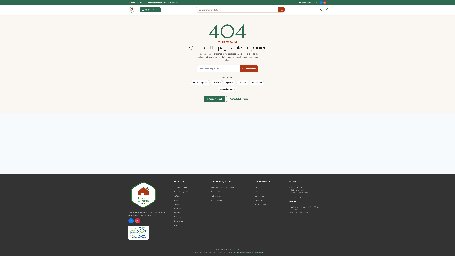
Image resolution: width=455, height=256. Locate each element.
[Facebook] (321, 2)
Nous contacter (260, 204)
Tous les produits (180, 188)
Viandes (177, 204)
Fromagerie (178, 200)
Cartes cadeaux (216, 200)
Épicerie (229, 83)
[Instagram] (325, 2)
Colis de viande (216, 192)
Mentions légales (221, 249)
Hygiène (177, 225)
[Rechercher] (281, 9)
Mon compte (259, 196)
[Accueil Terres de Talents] (149, 195)
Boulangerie (257, 83)
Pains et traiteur (180, 221)
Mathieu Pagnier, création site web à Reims (249, 252)
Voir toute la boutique (239, 99)
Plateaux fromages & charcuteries (223, 188)
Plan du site (236, 249)
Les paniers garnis (227, 89)
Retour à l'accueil (214, 99)
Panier (257, 188)
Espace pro (259, 200)
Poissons (177, 208)
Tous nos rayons (152, 10)
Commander (259, 192)
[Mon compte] (320, 10)
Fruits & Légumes (200, 83)
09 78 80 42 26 (305, 2)
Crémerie (217, 83)
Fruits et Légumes (181, 192)
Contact (315, 2)
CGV (229, 249)
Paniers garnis (216, 196)
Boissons (242, 83)
